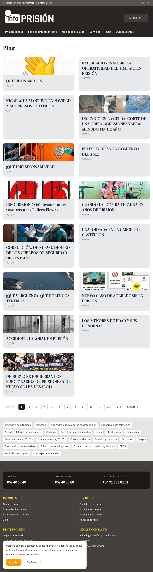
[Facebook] (143, 2)
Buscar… (138, 18)
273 (109, 407)
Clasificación (114, 432)
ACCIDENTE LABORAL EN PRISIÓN (37, 338)
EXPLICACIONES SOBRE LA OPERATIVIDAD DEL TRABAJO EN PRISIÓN (111, 68)
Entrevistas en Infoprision (54, 446)
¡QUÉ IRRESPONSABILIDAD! (31, 166)
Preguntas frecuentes (15, 509)
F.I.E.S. (123, 446)
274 (119, 407)
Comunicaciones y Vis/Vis (19, 439)
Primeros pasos (14, 32)
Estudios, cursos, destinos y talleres (94, 446)
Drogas (142, 439)
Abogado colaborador (91, 546)
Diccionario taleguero (91, 509)
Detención (127, 439)
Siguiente (132, 407)
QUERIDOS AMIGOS (24, 80)
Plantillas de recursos (91, 504)
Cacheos (51, 432)
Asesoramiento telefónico (115, 425)
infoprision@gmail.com (40, 2)
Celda (99, 432)
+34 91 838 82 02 (115, 482)
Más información (28, 554)
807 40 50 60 (64, 482)
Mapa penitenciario (13, 535)
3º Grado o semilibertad (18, 425)
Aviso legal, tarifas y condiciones (23, 432)
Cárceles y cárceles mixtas (76, 432)
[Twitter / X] (148, 2)
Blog (108, 32)
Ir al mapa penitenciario (46, 453)
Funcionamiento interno (42, 32)
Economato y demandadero (20, 446)
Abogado (41, 425)
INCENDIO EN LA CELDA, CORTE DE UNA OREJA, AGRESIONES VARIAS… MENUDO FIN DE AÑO (114, 123)
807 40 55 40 (16, 482)
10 (91, 407)
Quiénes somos (125, 32)
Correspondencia (80, 439)
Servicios (95, 32)
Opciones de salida (73, 32)
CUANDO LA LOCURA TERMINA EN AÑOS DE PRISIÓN (112, 207)
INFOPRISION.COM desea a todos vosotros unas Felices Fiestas (36, 207)
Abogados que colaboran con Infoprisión (73, 425)
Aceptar (13, 562)
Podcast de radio (89, 520)
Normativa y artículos (91, 515)
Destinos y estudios (106, 439)
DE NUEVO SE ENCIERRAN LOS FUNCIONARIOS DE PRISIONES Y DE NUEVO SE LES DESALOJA (38, 381)
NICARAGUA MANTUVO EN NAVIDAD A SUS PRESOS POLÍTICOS (38, 103)
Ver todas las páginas (17, 453)
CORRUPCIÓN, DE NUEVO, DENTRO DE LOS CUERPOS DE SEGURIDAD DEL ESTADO (38, 252)
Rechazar (32, 562)
